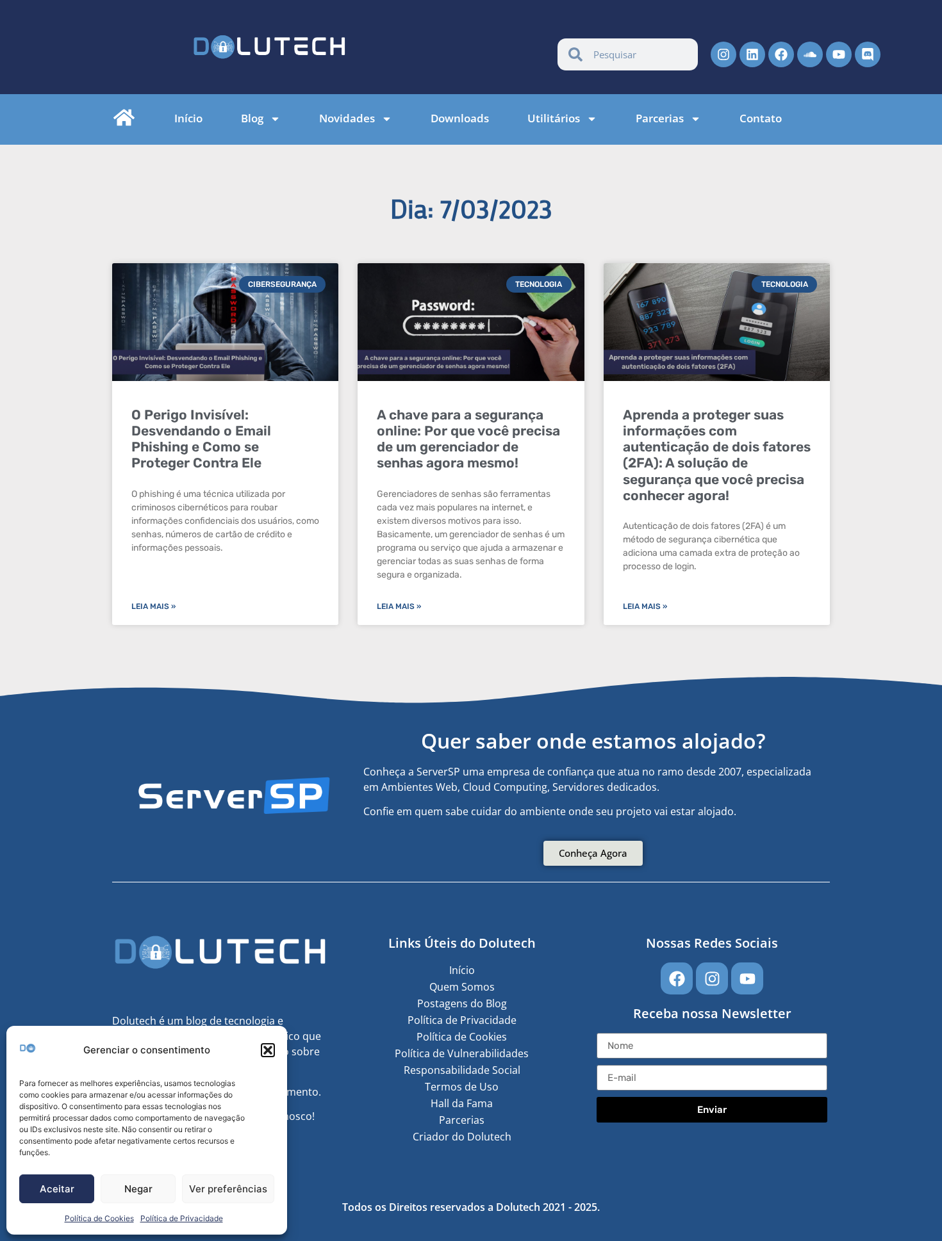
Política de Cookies (99, 1218)
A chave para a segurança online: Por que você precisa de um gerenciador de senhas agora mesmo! (468, 439)
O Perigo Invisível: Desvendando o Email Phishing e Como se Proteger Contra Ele (201, 439)
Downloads (460, 118)
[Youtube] (839, 54)
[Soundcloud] (810, 54)
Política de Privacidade (181, 1218)
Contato (761, 118)
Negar (138, 1189)
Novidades (347, 118)
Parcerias (660, 118)
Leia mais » (153, 606)
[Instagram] (723, 54)
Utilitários (553, 118)
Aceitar (57, 1189)
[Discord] (867, 54)
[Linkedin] (752, 54)
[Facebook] (781, 54)
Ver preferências (228, 1189)
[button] (267, 1050)
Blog (252, 118)
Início (188, 118)
